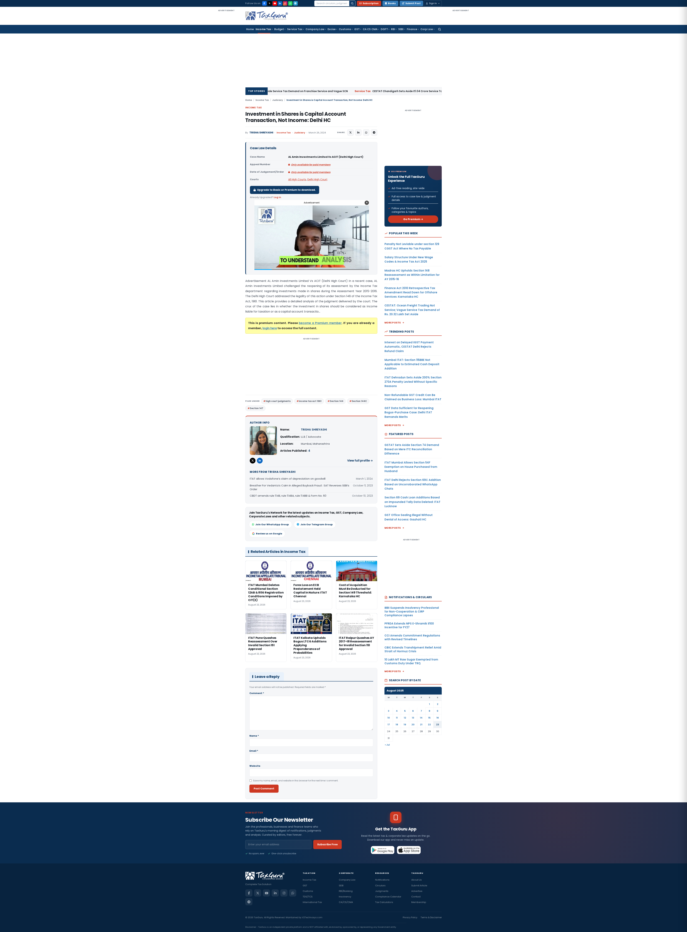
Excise (332, 29)
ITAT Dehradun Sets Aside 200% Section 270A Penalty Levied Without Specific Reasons (413, 382)
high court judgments (278, 401)
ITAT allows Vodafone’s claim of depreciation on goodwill (287, 479)
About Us (416, 879)
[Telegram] (295, 3)
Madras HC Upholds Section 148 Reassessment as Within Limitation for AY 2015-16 (412, 275)
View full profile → (360, 460)
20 (413, 724)
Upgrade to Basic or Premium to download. (286, 190)
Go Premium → (413, 219)
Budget (279, 29)
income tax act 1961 (310, 401)
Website (254, 766)
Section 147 (256, 408)
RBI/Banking (346, 891)
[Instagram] (285, 3)
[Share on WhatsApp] (366, 132)
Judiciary (277, 100)
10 (388, 717)
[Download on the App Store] (409, 850)
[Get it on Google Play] (383, 850)
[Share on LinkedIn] (358, 132)
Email (253, 751)
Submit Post (413, 3)
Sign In (433, 3)
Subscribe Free (327, 844)
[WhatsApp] (290, 3)
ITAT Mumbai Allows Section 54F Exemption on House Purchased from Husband (410, 467)
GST (357, 29)
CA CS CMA (370, 29)
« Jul (387, 744)
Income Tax (263, 29)
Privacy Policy (410, 917)
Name (254, 736)
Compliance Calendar (388, 896)
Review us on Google (269, 533)
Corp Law (426, 29)
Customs (345, 29)
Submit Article (419, 885)
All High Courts (297, 179)
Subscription (371, 3)
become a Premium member (320, 323)
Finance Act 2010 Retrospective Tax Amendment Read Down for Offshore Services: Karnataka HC (410, 292)
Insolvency (345, 896)
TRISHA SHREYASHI (261, 132)
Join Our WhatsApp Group (272, 524)
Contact (416, 896)
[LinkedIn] (280, 3)
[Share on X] (350, 132)
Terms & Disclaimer (431, 917)
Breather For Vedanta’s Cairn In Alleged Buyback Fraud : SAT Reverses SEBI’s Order (299, 487)
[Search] (352, 3)
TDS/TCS (308, 896)
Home (250, 29)
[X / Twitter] (269, 3)
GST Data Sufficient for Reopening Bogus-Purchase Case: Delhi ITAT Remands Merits (408, 412)
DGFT (384, 29)
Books (392, 3)
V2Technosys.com (312, 917)
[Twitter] (252, 460)
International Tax (312, 902)
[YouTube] (275, 3)
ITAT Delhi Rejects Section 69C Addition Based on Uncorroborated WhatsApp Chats (412, 484)
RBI (393, 29)
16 (437, 717)
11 (397, 717)
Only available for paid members (310, 164)
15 (429, 717)
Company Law (315, 29)
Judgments (381, 891)
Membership (418, 902)
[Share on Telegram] (374, 132)
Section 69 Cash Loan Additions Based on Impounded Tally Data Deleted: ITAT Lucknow (412, 502)
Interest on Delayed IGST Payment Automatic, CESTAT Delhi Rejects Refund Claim (409, 346)
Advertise (416, 891)
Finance (412, 29)
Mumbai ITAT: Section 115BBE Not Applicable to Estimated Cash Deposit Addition (411, 364)
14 (421, 717)
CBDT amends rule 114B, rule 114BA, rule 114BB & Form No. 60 (288, 496)
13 (413, 717)
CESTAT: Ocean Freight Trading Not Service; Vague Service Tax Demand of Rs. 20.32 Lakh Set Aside (412, 310)
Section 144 (336, 401)
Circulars (380, 885)
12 (405, 717)
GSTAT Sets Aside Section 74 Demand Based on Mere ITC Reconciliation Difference (411, 449)
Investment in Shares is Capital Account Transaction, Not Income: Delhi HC (295, 117)
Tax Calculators (384, 902)
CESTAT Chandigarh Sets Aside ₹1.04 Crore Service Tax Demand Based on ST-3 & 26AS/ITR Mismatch (338, 91)
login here (269, 328)
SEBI (400, 29)
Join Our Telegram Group (316, 524)
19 (405, 724)
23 (437, 724)
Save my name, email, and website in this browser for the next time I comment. (295, 780)
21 (421, 724)
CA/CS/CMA (346, 902)
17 (389, 724)
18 (397, 724)
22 (429, 724)
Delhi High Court (317, 179)
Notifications (382, 879)
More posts (392, 322)
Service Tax (294, 29)
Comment (256, 693)
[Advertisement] (226, 66)
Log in (277, 197)
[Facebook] (264, 3)
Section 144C (359, 401)
